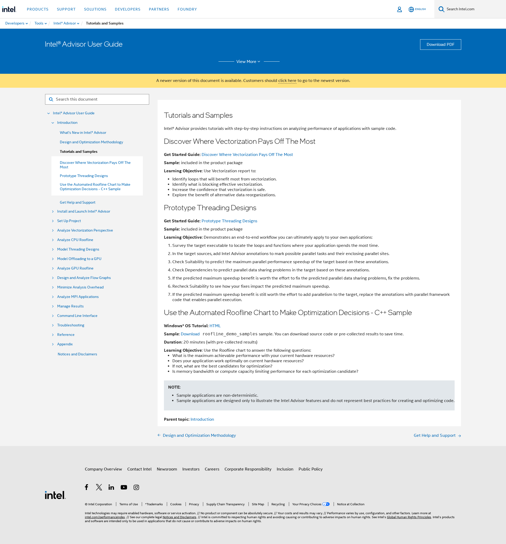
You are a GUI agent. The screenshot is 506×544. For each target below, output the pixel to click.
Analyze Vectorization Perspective (85, 230)
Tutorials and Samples (79, 151)
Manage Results (70, 306)
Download (190, 334)
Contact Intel (139, 469)
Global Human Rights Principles (409, 517)
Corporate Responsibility (248, 469)
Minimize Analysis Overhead (80, 287)
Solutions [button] (95, 9)
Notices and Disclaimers (77, 354)
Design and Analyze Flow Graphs (84, 278)
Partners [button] (159, 9)
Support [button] (66, 9)
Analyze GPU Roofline (75, 268)
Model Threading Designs (78, 249)
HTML (215, 326)
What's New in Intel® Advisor (83, 132)
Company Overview (103, 469)
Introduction (67, 122)
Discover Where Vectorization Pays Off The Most (247, 154)
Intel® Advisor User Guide (74, 113)
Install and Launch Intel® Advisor (83, 211)
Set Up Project (69, 221)
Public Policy (311, 469)
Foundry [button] (187, 9)
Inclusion (285, 469)
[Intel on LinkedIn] (112, 488)
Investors (191, 469)
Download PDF (441, 44)
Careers (212, 469)
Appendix (65, 344)
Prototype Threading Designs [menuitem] (84, 175)
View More (246, 61)
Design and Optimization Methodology (91, 142)
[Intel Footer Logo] (55, 494)
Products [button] (37, 9)
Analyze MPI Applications (78, 297)
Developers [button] (127, 9)
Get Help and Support (77, 202)
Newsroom (167, 469)
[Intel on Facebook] (87, 488)
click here (287, 80)
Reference (66, 334)
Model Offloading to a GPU (79, 259)
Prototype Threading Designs (229, 221)
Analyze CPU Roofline (75, 240)
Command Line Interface (77, 315)
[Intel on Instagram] (137, 488)
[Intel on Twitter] (99, 488)
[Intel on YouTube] (124, 488)
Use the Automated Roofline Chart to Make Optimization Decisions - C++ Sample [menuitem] (95, 186)
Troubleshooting (70, 325)
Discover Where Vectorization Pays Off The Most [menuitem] (95, 164)
